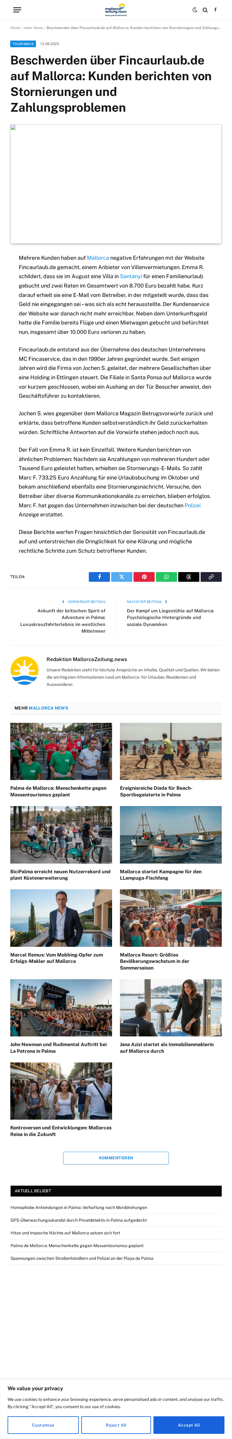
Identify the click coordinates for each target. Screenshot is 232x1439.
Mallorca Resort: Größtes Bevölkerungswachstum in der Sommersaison (154, 961)
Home (15, 28)
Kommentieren (116, 1158)
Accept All (189, 1425)
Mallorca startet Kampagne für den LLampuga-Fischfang (160, 875)
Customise (43, 1425)
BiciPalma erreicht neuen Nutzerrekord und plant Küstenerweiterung (60, 875)
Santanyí (131, 276)
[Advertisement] (116, 1321)
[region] (116, 1409)
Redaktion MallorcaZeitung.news (87, 659)
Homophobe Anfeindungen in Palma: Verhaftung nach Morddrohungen (79, 1207)
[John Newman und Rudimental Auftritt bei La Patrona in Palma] (61, 1008)
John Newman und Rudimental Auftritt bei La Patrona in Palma (58, 1048)
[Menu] (17, 10)
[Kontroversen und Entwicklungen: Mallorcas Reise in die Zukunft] (61, 1091)
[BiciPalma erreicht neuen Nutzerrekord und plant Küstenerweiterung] (61, 835)
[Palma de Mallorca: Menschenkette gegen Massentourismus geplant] (61, 751)
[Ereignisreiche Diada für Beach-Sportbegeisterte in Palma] (171, 751)
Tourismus (23, 44)
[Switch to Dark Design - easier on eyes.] (195, 10)
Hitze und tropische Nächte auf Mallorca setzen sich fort (65, 1232)
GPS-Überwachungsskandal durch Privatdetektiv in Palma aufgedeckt (79, 1220)
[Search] (205, 10)
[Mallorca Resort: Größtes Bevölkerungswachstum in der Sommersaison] (171, 918)
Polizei (193, 505)
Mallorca (98, 258)
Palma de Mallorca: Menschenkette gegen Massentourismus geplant (58, 791)
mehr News (33, 28)
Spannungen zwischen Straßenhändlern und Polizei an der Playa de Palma (82, 1258)
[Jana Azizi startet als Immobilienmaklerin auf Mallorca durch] (171, 1008)
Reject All (116, 1425)
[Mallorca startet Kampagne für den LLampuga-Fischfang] (171, 835)
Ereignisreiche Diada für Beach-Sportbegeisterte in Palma (156, 791)
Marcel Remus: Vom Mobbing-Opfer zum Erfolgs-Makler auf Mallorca (56, 958)
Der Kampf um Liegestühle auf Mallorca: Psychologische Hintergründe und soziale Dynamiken (170, 617)
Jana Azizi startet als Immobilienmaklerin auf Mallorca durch (167, 1048)
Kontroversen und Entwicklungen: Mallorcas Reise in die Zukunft (60, 1131)
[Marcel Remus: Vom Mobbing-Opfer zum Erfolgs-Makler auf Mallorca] (61, 918)
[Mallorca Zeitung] (116, 10)
